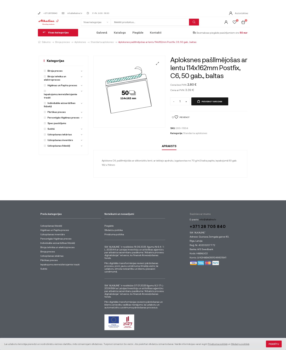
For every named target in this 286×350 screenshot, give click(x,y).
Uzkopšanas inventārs (60, 140)
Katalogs (120, 32)
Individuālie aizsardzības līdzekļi (57, 242)
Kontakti (155, 32)
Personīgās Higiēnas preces (63, 117)
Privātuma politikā (217, 344)
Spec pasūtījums (57, 123)
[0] (234, 22)
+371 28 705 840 (208, 226)
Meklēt (194, 22)
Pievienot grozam (212, 101)
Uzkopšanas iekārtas (60, 134)
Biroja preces (62, 42)
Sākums (46, 42)
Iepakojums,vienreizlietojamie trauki (60, 96)
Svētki (51, 128)
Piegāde (137, 32)
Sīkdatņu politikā (240, 344)
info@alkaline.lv (207, 219)
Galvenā (101, 32)
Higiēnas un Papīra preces (62, 85)
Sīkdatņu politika (113, 230)
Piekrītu (274, 344)
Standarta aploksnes (102, 42)
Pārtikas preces (57, 111)
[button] (157, 63)
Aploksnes (80, 42)
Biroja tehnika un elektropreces (57, 247)
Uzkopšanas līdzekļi (59, 145)
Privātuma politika (114, 234)
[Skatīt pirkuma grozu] (243, 22)
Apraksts (169, 146)
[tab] (169, 146)
